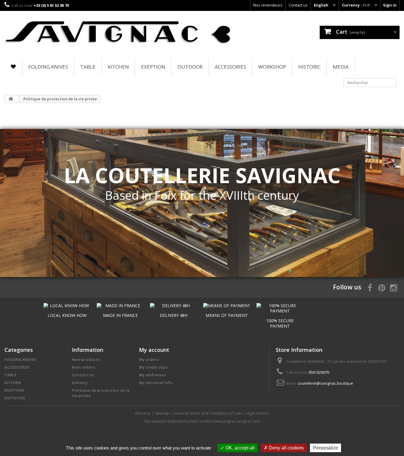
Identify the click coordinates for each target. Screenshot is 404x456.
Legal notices (257, 413)
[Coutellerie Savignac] (117, 33)
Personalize (325, 447)
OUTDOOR (190, 66)
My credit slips (153, 367)
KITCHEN (118, 66)
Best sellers (83, 367)
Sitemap (162, 413)
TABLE (88, 66)
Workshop (272, 66)
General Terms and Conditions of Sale (208, 413)
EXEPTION (153, 66)
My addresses (152, 375)
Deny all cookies (286, 447)
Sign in (390, 5)
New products (86, 359)
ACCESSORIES (230, 66)
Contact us (298, 5)
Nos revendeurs (267, 5)
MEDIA (341, 66)
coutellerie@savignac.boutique (325, 383)
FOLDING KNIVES (48, 66)
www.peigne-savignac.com (236, 421)
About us (143, 413)
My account (154, 349)
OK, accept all (239, 447)
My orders (149, 359)
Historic (309, 66)
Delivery (80, 382)
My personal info (156, 382)
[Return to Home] (10, 99)
